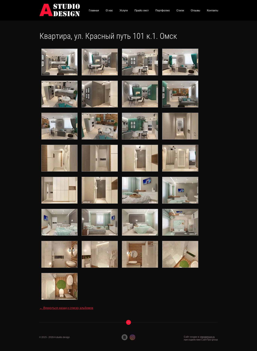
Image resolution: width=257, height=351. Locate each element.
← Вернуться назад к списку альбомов (66, 308)
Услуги (124, 10)
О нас (109, 10)
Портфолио (162, 10)
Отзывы (195, 10)
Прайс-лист (142, 10)
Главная (94, 10)
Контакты (212, 10)
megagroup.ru (207, 337)
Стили (180, 10)
